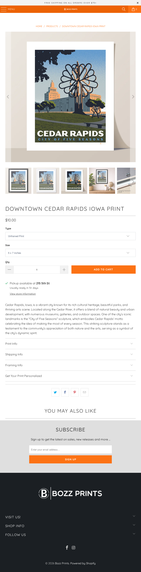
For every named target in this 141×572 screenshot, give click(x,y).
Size (7, 245)
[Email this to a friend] (84, 392)
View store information (23, 293)
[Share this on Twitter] (55, 392)
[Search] (123, 9)
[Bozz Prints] (70, 9)
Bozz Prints (62, 563)
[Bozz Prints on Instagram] (73, 548)
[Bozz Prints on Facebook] (67, 548)
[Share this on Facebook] (65, 392)
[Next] (133, 97)
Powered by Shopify (83, 563)
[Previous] (8, 97)
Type (8, 228)
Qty (7, 261)
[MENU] (2, 9)
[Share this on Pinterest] (75, 392)
